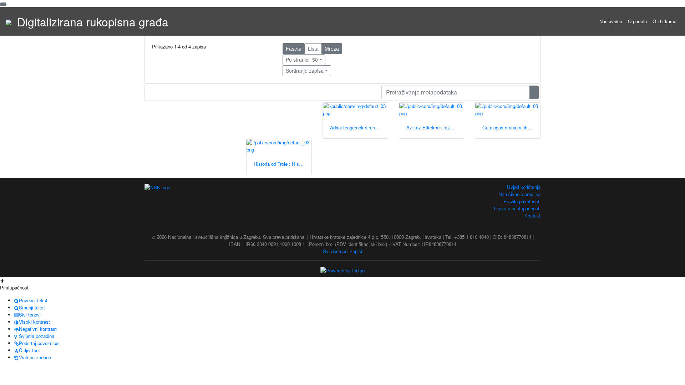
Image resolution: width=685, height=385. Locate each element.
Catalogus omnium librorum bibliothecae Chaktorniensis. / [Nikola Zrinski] (511, 127)
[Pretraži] (534, 92)
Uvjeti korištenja (524, 187)
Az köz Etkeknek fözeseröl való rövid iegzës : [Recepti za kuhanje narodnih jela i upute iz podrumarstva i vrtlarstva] (435, 127)
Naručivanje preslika (519, 194)
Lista (313, 48)
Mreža (332, 48)
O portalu (637, 21)
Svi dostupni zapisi (342, 251)
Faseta (293, 48)
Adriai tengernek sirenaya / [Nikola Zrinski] (359, 127)
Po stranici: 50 (302, 59)
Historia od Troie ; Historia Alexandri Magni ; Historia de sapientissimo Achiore (282, 163)
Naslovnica (610, 21)
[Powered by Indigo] (342, 270)
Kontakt (532, 215)
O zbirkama (664, 21)
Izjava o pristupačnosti (517, 208)
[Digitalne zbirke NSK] (8, 21)
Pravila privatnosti (522, 201)
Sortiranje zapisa (305, 70)
